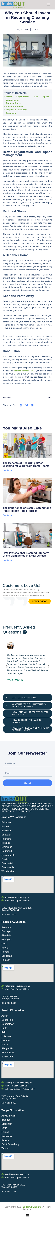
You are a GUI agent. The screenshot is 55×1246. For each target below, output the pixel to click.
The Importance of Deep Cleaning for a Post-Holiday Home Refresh (27, 509)
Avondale (6, 927)
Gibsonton (6, 1124)
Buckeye (6, 931)
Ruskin (5, 1140)
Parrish (5, 1132)
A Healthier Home (14, 106)
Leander (5, 1040)
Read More (8, 470)
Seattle (5, 859)
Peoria (4, 947)
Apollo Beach (8, 1115)
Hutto (4, 1028)
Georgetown (7, 1024)
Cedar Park (7, 1020)
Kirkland (5, 843)
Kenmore (6, 839)
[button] (48, 4)
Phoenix (5, 952)
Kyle (3, 1032)
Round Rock (8, 1052)
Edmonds (6, 830)
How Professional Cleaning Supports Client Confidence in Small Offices (26, 554)
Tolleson (5, 960)
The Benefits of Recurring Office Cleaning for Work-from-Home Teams (26, 464)
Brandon (5, 1120)
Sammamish (8, 855)
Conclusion (11, 113)
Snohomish (7, 863)
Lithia (4, 1128)
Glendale (6, 935)
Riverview (6, 1136)
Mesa (4, 943)
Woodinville (7, 871)
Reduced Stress (13, 103)
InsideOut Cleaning (32, 1207)
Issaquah (6, 834)
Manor (4, 1044)
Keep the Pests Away (16, 109)
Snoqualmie (7, 867)
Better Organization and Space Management (27, 98)
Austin (4, 1016)
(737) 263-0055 (8, 1103)
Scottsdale (6, 956)
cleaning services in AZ (24, 371)
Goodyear (6, 939)
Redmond (6, 851)
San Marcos (7, 1056)
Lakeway (6, 1036)
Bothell (5, 826)
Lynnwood (6, 847)
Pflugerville (7, 1048)
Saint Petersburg (10, 1144)
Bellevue (6, 822)
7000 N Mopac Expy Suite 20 (14, 1096)
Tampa (5, 1148)
